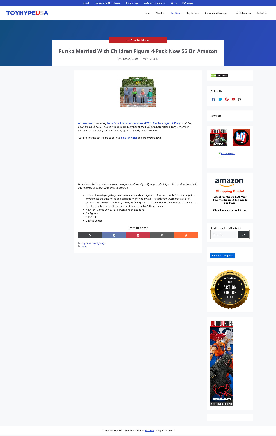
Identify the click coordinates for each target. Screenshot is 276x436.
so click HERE (129, 137)
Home (147, 12)
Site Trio (149, 430)
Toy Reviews (193, 12)
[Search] (243, 234)
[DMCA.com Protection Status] (219, 76)
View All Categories (222, 255)
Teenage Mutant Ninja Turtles (107, 3)
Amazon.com (86, 123)
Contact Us (261, 12)
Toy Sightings (143, 40)
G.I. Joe (173, 3)
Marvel (86, 3)
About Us (160, 12)
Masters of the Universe (154, 3)
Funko (84, 246)
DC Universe (187, 3)
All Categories (243, 12)
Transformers (132, 3)
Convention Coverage (216, 12)
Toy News (176, 12)
